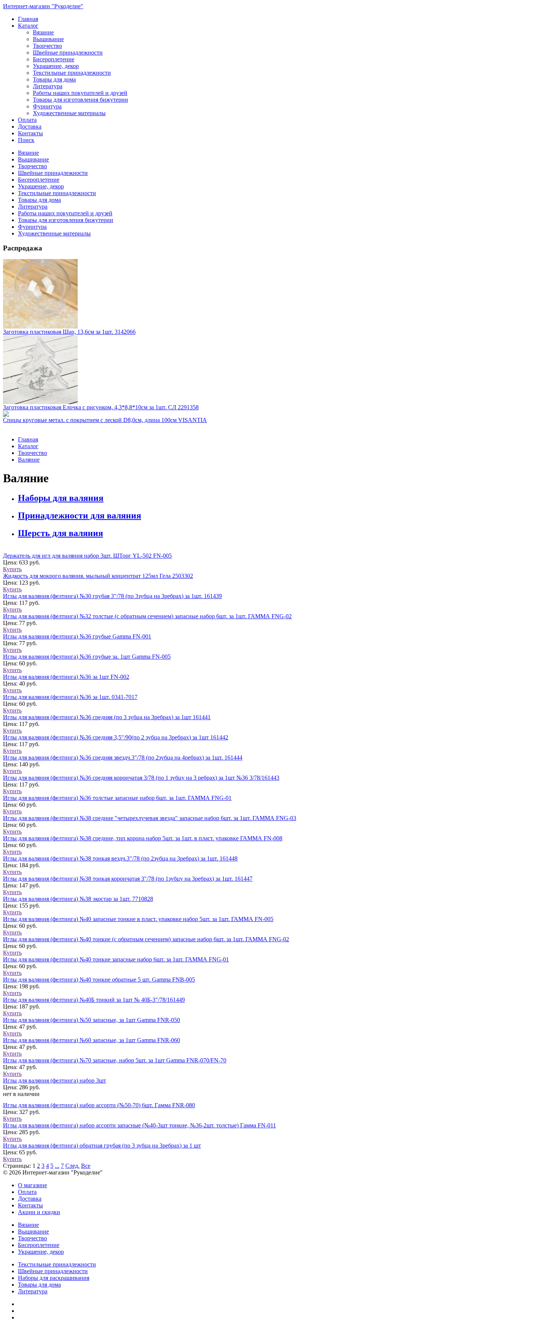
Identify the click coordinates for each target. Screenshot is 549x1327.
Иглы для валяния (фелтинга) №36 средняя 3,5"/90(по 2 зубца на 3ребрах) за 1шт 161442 (115, 737)
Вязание (43, 32)
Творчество (47, 46)
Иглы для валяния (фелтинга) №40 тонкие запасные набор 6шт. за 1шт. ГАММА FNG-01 (116, 959)
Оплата (27, 120)
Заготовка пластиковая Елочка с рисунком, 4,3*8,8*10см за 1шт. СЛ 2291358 (101, 407)
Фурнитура (47, 106)
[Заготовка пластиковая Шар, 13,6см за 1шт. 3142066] (274, 294)
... (57, 1166)
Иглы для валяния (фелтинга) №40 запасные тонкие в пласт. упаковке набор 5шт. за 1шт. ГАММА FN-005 (138, 919)
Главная (28, 19)
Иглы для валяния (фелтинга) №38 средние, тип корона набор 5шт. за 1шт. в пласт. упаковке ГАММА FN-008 (142, 838)
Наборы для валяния (60, 498)
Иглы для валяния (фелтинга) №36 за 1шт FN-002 (66, 677)
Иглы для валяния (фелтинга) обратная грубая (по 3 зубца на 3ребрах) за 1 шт (102, 1145)
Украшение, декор (56, 66)
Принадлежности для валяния (79, 515)
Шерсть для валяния (60, 533)
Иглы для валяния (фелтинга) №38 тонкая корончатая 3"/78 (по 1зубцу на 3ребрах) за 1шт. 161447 (127, 878)
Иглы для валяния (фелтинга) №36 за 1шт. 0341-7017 (70, 697)
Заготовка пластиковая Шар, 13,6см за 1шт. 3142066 (69, 332)
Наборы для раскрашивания (53, 1278)
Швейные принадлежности (68, 52)
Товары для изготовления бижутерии (80, 99)
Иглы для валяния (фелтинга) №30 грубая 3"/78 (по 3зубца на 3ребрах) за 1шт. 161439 (112, 596)
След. (72, 1166)
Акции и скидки (39, 1212)
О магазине (32, 1185)
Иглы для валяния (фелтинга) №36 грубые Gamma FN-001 (77, 636)
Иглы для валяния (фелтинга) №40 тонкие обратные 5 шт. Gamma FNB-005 (99, 979)
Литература (47, 86)
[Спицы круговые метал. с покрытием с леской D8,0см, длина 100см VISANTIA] (274, 414)
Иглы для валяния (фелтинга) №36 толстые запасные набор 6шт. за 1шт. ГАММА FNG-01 (117, 798)
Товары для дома (54, 79)
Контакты (30, 133)
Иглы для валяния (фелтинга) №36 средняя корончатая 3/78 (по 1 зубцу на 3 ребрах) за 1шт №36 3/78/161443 (141, 778)
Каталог (28, 25)
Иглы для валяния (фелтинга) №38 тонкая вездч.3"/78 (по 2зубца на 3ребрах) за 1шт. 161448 (120, 858)
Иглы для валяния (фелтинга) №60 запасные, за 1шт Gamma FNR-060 (91, 1040)
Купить (12, 569)
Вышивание (48, 39)
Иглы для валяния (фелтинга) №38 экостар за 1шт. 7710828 (78, 899)
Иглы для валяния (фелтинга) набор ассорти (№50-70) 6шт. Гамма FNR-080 (99, 1105)
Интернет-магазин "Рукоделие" (43, 6)
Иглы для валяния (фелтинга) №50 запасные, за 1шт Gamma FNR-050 (91, 1020)
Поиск (26, 140)
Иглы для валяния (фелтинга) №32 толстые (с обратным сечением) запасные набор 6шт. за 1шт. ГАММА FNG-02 (147, 616)
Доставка (29, 126)
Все (85, 1166)
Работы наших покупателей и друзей (80, 93)
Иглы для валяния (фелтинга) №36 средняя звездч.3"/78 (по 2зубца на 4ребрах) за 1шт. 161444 (122, 757)
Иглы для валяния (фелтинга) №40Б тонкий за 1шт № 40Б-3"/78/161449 (94, 1000)
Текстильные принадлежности (72, 73)
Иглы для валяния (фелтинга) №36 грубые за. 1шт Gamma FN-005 (87, 656)
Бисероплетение (53, 59)
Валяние (29, 459)
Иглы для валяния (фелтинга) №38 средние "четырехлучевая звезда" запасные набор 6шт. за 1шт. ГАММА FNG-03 (149, 818)
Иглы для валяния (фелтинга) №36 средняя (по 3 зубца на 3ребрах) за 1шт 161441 (107, 717)
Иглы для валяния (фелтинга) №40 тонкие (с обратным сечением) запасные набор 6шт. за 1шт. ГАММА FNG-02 (146, 939)
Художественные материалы (69, 113)
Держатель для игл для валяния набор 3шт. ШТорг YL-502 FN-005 (87, 555)
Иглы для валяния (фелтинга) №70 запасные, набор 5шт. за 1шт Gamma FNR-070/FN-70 (114, 1060)
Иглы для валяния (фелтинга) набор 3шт (54, 1080)
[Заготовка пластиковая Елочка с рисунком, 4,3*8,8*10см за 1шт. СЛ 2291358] (274, 369)
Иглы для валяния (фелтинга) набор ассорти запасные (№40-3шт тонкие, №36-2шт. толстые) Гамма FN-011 (139, 1125)
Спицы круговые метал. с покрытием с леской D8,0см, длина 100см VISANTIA (105, 420)
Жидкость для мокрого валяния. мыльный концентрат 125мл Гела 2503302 (98, 576)
